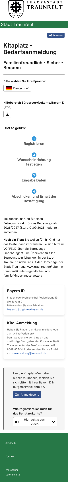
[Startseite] (35, 9)
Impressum (11, 469)
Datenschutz (12, 474)
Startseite (11, 443)
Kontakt (9, 456)
